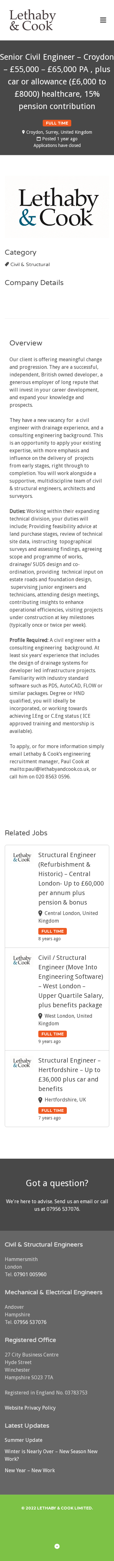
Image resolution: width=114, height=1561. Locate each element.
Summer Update (23, 1440)
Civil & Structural (30, 264)
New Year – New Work (30, 1470)
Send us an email (73, 1201)
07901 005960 (30, 1274)
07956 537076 (63, 1209)
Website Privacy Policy (30, 1408)
